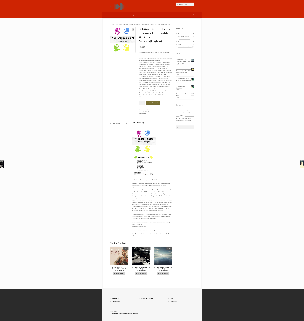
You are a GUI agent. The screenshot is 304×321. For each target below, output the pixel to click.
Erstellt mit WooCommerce (130, 313)
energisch (182, 110)
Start (113, 24)
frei (180, 112)
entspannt (191, 110)
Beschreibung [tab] (115, 123)
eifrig (179, 110)
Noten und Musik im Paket (185, 47)
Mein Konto (142, 15)
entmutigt (186, 110)
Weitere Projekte (131, 15)
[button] (133, 29)
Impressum (151, 15)
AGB (172, 298)
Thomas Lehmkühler (123, 24)
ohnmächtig (178, 118)
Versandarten (115, 298)
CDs (116, 15)
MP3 (179, 41)
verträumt (189, 120)
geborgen (186, 112)
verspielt (185, 120)
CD (116, 24)
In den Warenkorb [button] (119, 273)
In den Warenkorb (152, 103)
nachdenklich (187, 116)
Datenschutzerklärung (147, 298)
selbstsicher (178, 120)
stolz (182, 120)
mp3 (182, 115)
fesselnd (177, 112)
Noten (122, 15)
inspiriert (177, 116)
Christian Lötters (184, 36)
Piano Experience (186, 118)
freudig (182, 112)
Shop (111, 15)
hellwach (190, 112)
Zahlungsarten (116, 301)
